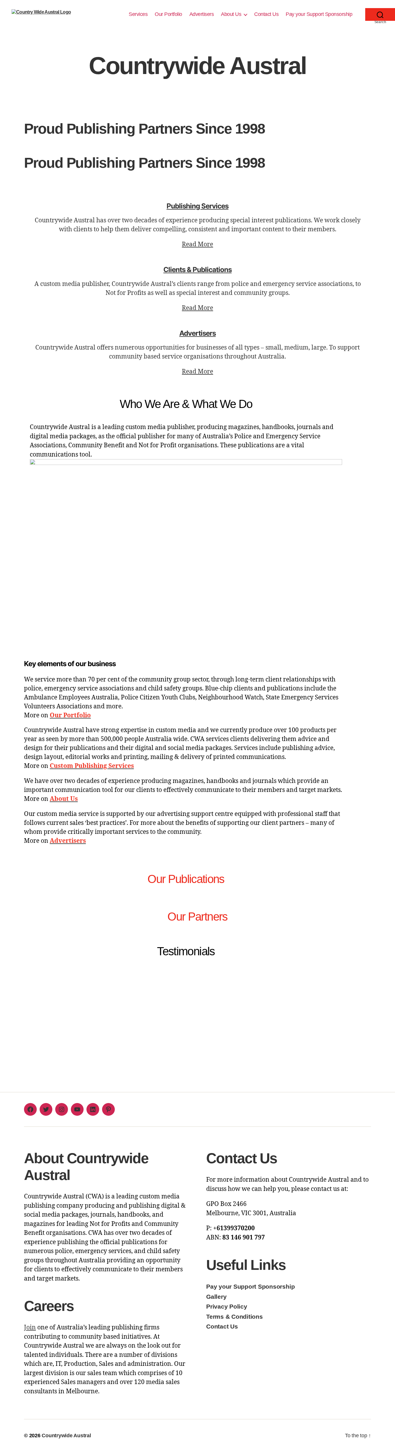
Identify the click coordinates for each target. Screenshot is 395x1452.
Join (30, 1327)
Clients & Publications (197, 269)
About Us (231, 14)
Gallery (216, 1296)
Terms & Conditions (234, 1316)
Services (138, 14)
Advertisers (201, 14)
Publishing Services (197, 206)
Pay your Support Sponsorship (320, 14)
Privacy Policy (226, 1306)
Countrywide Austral (66, 1435)
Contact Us (266, 14)
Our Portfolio (168, 14)
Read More (197, 244)
